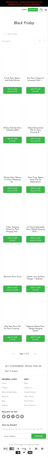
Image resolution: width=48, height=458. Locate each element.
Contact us (28, 388)
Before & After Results (9, 392)
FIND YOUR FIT (33, 9)
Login (24, 9)
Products (5, 388)
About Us (5, 396)
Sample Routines (30, 392)
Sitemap (5, 405)
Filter (39, 41)
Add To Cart (15, 90)
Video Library (28, 396)
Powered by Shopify (32, 444)
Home (4, 34)
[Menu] (46, 9)
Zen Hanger (19, 444)
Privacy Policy (29, 401)
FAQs (26, 383)
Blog (3, 401)
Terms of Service (29, 405)
